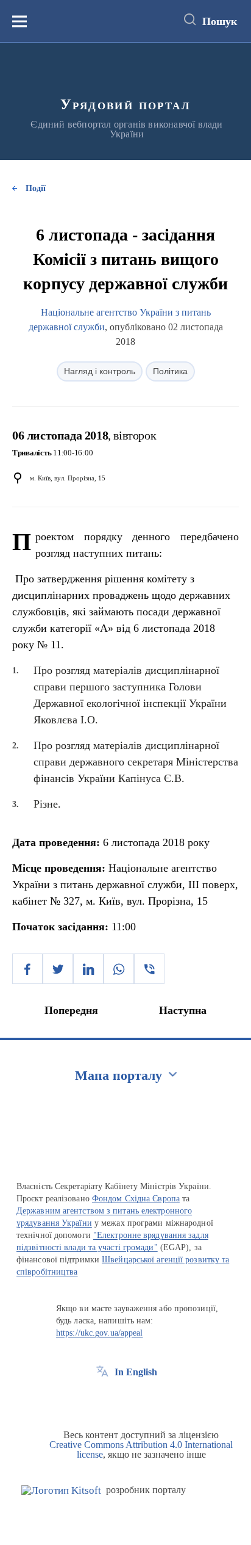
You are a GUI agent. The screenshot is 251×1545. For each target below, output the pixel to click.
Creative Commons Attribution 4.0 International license (141, 1449)
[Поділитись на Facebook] (27, 968)
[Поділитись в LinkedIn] (88, 968)
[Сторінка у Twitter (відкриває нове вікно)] (125, 1399)
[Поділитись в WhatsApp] (118, 968)
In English (136, 1372)
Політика (170, 371)
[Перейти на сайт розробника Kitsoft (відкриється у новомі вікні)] (61, 1490)
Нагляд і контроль (99, 371)
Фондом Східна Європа (136, 1198)
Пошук (219, 21)
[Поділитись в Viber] (149, 968)
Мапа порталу (118, 1075)
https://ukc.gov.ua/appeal (99, 1332)
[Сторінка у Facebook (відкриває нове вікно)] (102, 1399)
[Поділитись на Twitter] (57, 968)
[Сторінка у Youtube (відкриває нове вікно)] (147, 1399)
